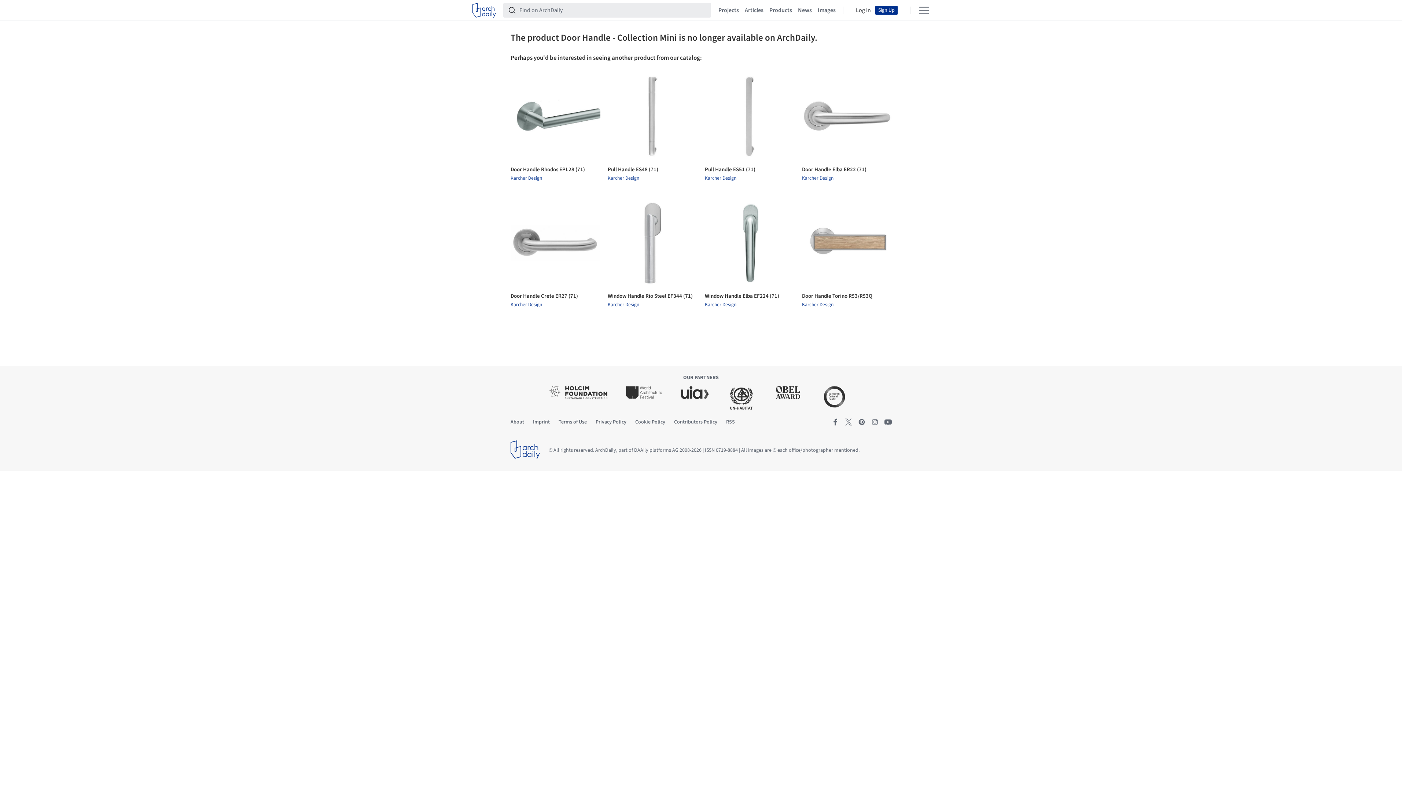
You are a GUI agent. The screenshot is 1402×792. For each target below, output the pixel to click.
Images (827, 10)
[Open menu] (924, 10)
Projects (728, 10)
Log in (863, 10)
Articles (754, 10)
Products (780, 10)
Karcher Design (526, 178)
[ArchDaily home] (484, 10)
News (805, 10)
